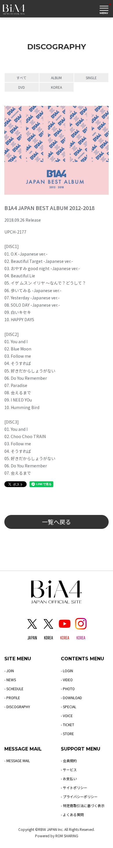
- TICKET (67, 724)
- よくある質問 (72, 814)
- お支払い (69, 778)
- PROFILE (12, 697)
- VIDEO (67, 679)
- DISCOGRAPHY (17, 706)
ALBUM (56, 77)
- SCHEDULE (13, 688)
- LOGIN (67, 670)
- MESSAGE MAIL (17, 760)
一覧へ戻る (56, 522)
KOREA (56, 87)
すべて (22, 77)
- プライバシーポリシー (79, 796)
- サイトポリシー (74, 787)
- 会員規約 (69, 760)
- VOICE (67, 715)
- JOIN (9, 670)
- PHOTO (68, 688)
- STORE (67, 733)
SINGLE (91, 77)
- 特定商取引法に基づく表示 (83, 805)
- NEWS (10, 679)
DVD (21, 87)
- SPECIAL (68, 706)
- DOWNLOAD (71, 697)
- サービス (69, 769)
